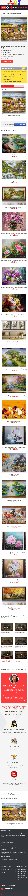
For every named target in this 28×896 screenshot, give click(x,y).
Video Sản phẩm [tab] (19, 86)
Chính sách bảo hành (21, 869)
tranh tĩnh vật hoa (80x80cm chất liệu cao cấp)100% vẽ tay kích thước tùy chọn (14, 448)
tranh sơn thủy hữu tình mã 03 (14, 181)
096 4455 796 (22, 7)
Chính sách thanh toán (21, 871)
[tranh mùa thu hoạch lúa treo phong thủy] (14, 29)
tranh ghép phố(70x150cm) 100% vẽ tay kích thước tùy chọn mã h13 (14, 342)
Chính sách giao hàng (21, 873)
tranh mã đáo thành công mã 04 (14, 421)
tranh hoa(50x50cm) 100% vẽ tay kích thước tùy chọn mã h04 (14, 315)
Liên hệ (3, 875)
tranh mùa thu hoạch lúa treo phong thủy (14, 823)
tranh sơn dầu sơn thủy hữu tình (14, 500)
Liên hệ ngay (7, 61)
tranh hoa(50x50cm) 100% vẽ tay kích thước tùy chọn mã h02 (14, 288)
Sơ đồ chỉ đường (6, 872)
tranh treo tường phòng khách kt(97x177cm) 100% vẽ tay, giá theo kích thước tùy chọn (14, 608)
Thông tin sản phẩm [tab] (7, 86)
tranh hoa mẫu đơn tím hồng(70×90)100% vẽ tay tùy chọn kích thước (14, 261)
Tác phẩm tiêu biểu (11, 11)
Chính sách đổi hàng (20, 875)
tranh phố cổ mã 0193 (14, 474)
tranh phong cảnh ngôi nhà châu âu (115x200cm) (14, 395)
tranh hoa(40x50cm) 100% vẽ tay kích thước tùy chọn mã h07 (14, 234)
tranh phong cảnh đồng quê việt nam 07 (14, 207)
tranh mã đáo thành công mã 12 (14, 526)
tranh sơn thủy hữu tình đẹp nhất (14, 155)
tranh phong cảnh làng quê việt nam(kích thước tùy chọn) (14, 369)
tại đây (2, 799)
